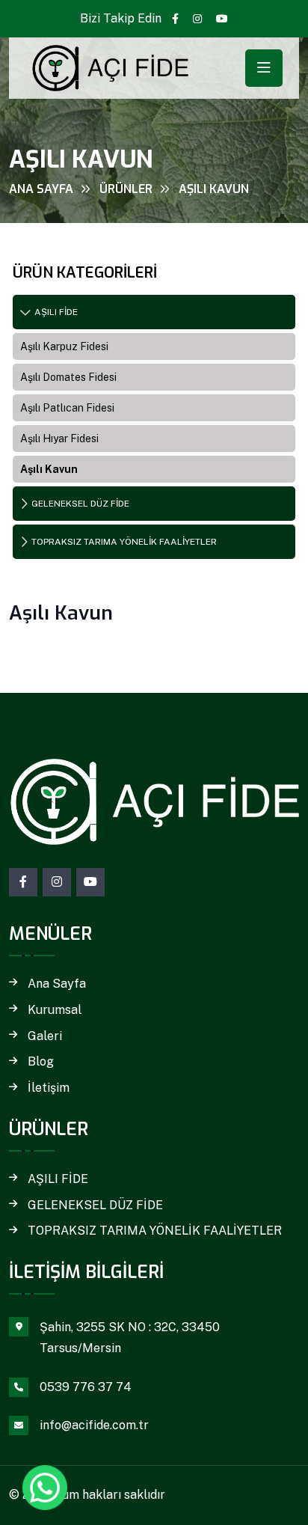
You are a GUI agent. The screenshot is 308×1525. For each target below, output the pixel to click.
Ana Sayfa (41, 189)
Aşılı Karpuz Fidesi (64, 346)
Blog (41, 1062)
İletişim (49, 1088)
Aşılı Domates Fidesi (68, 377)
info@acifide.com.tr (94, 1425)
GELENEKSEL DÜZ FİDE (80, 503)
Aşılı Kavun (49, 469)
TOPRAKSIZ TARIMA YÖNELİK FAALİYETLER (124, 542)
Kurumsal (54, 1010)
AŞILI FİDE (56, 312)
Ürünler (126, 189)
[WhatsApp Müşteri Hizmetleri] (44, 1487)
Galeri (45, 1036)
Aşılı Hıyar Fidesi (59, 438)
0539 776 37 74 (86, 1387)
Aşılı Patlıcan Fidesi (67, 408)
